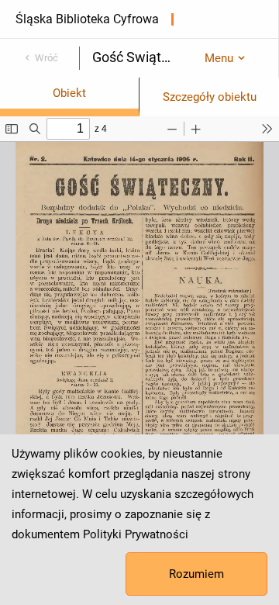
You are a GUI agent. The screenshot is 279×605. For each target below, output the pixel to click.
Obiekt (69, 93)
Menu (219, 58)
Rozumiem (196, 574)
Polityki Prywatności (135, 534)
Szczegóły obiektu (210, 97)
